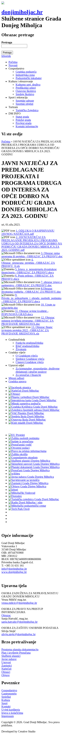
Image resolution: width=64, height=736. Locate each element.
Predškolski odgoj (26, 87)
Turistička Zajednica (27, 110)
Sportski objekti (24, 103)
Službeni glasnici (10, 655)
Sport (4, 703)
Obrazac (6, 615)
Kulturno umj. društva (28, 84)
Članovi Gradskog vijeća (30, 362)
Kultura (5, 700)
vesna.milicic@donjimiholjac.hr (19, 602)
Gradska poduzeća (26, 71)
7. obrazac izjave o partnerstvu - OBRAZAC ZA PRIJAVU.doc (31, 284)
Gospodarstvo (9, 690)
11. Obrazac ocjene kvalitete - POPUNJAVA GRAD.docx (24, 313)
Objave (5, 675)
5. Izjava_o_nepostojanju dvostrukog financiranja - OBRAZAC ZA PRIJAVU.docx (29, 271)
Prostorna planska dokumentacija (19, 649)
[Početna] (2, 3)
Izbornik (6, 56)
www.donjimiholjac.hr (14, 571)
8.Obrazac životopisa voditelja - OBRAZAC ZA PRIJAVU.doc (31, 290)
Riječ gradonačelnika (27, 346)
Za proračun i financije (28, 374)
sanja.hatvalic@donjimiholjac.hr (19, 621)
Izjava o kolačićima (12, 712)
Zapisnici (6, 665)
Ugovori (6, 662)
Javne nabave (9, 659)
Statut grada (22, 116)
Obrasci (5, 671)
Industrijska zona (25, 74)
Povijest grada (23, 123)
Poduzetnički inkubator (29, 78)
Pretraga (6, 42)
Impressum (7, 716)
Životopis (21, 349)
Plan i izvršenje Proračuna (16, 652)
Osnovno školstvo (26, 91)
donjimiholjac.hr (22, 12)
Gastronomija (9, 693)
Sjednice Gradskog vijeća (30, 358)
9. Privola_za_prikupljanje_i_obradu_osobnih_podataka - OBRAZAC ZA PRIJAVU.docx (31, 298)
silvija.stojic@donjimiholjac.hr (18, 634)
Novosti (13, 65)
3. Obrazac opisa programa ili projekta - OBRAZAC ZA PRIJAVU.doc (32, 255)
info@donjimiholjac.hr (14, 568)
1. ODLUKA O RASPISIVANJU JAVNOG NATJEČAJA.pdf (27, 232)
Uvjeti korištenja (10, 709)
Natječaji (6, 668)
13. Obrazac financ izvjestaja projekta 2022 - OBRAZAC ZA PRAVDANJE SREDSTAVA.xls (27, 330)
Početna (13, 62)
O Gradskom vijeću (27, 355)
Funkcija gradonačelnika (29, 342)
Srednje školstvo (25, 94)
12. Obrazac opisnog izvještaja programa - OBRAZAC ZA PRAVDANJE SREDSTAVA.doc (28, 320)
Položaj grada (23, 119)
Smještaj (6, 696)
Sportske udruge (25, 100)
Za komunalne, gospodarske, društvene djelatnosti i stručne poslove (38, 370)
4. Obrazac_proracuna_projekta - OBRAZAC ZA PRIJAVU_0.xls (28, 263)
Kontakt (5, 706)
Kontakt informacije (27, 126)
